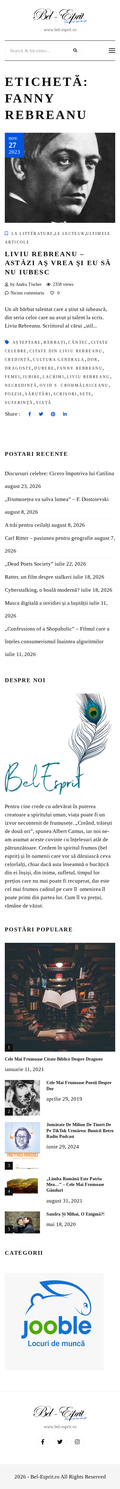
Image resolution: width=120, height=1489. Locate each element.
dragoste (18, 368)
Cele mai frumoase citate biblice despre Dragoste (54, 1059)
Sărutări (38, 394)
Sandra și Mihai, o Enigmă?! (75, 1214)
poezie (13, 394)
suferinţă (19, 402)
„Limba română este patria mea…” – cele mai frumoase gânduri (75, 1184)
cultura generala (58, 359)
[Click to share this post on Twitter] (41, 414)
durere (44, 368)
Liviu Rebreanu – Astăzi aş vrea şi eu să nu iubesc (58, 263)
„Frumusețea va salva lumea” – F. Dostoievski (57, 499)
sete (86, 394)
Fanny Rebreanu (80, 368)
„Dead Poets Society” (29, 564)
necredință (21, 385)
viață (44, 402)
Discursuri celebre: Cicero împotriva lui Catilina (59, 473)
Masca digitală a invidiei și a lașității (46, 603)
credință (17, 359)
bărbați (55, 342)
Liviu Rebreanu (88, 377)
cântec (78, 342)
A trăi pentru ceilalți (27, 525)
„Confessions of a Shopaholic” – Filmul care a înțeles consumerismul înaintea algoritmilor (57, 635)
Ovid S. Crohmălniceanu (74, 385)
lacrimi (53, 377)
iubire (31, 377)
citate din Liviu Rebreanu (66, 351)
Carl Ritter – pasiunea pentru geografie (49, 538)
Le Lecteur (70, 233)
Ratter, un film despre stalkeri (38, 577)
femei (12, 377)
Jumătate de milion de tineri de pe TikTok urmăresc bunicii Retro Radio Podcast (80, 1130)
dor (92, 359)
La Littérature (32, 233)
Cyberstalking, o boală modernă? (42, 590)
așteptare (26, 342)
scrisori (65, 394)
